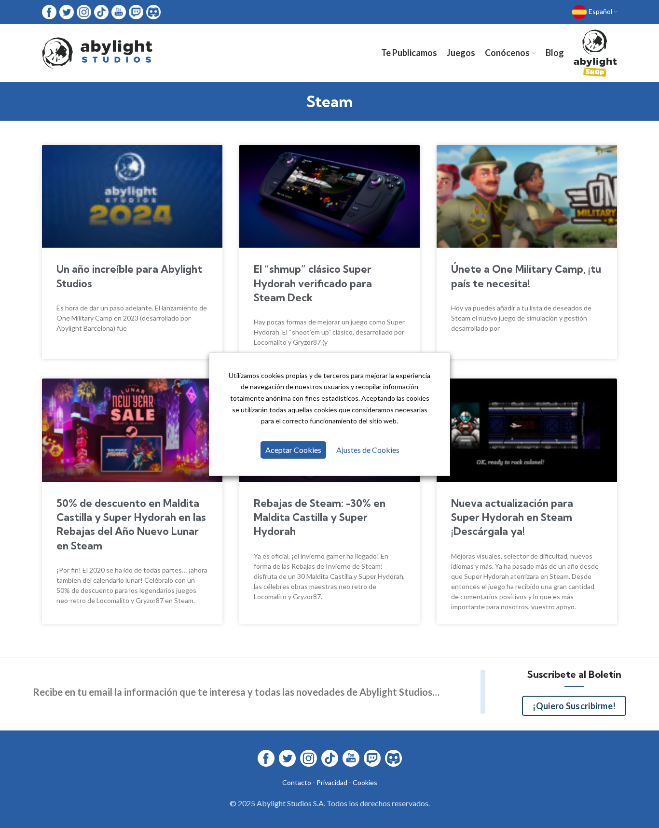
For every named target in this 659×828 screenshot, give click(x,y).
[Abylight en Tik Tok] (101, 11)
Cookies (365, 782)
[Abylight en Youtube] (118, 11)
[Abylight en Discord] (153, 11)
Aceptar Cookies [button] (293, 449)
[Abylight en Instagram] (84, 11)
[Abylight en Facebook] (49, 11)
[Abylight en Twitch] (136, 11)
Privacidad (331, 782)
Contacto (296, 782)
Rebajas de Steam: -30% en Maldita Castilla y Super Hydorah (319, 517)
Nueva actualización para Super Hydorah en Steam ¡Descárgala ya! (512, 517)
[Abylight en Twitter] (66, 11)
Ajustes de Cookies (367, 449)
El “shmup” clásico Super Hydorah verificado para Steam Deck (313, 283)
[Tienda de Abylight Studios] (595, 53)
